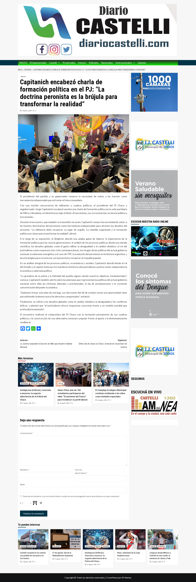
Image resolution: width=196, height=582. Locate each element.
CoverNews (112, 577)
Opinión (142, 62)
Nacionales (107, 62)
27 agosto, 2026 (26, 403)
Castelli (53, 62)
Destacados (24, 383)
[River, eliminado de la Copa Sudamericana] (130, 539)
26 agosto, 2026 (64, 403)
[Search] (176, 68)
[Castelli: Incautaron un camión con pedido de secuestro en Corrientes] (33, 539)
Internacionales (123, 62)
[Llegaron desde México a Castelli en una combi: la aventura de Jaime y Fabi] (163, 539)
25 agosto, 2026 (102, 400)
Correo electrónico (81, 471)
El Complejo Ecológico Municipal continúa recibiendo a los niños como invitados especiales (110, 393)
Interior (82, 62)
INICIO (23, 62)
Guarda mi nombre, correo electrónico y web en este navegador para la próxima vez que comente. (71, 496)
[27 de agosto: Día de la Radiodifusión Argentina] (65, 539)
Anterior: (46, 343)
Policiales (94, 62)
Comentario (26, 433)
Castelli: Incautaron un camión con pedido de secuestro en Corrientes (33, 556)
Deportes (121, 546)
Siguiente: (103, 343)
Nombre (25, 469)
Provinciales (69, 62)
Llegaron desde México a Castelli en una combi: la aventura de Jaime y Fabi (160, 556)
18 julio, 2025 (27, 111)
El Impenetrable (38, 62)
